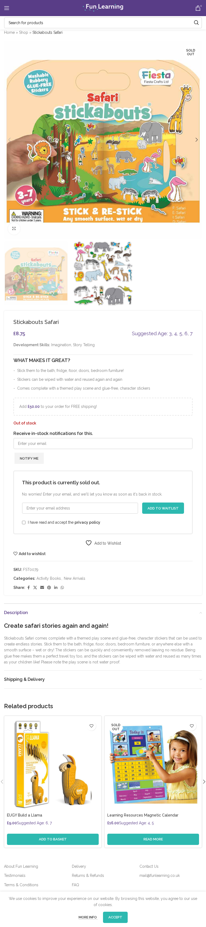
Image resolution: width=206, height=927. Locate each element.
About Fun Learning (21, 866)
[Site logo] (103, 8)
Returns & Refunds (88, 875)
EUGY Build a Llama (24, 815)
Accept (115, 917)
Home (9, 32)
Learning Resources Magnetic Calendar (142, 815)
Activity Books (48, 578)
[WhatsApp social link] (62, 587)
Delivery (79, 866)
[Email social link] (42, 587)
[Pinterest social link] (49, 587)
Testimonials (14, 875)
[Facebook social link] (28, 587)
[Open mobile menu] (6, 8)
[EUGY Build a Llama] (53, 764)
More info (88, 917)
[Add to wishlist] (91, 726)
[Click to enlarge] (14, 229)
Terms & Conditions (21, 885)
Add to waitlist (163, 508)
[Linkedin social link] (56, 587)
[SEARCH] (196, 22)
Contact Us (149, 866)
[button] (9, 139)
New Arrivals (74, 578)
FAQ (75, 885)
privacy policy (87, 522)
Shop (23, 32)
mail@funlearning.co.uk (159, 875)
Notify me (29, 458)
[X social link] (35, 587)
